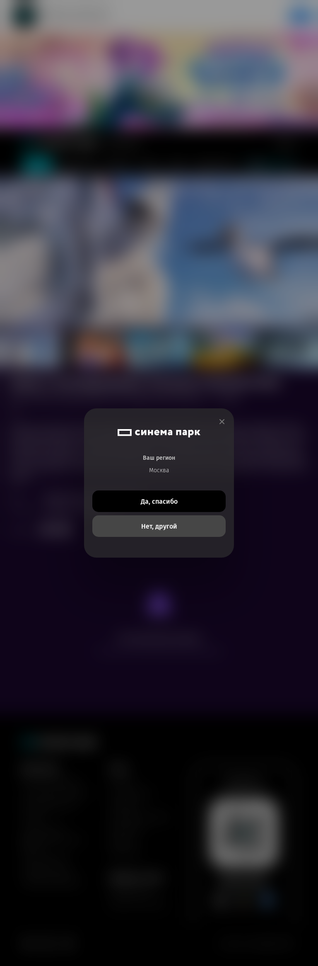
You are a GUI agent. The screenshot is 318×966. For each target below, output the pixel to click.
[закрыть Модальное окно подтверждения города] (221, 422)
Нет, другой (159, 526)
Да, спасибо (159, 501)
